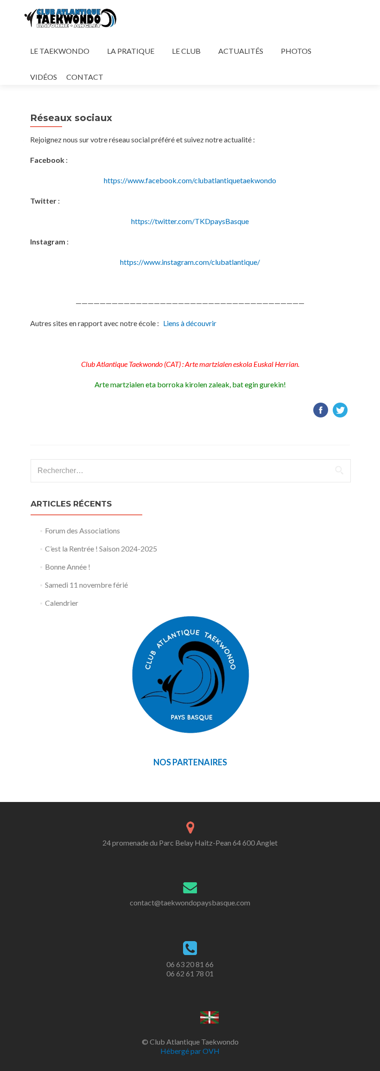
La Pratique (130, 50)
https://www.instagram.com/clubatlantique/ (190, 261)
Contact (84, 76)
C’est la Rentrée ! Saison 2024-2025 (101, 548)
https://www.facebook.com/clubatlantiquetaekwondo (190, 180)
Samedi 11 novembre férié (86, 584)
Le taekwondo (59, 50)
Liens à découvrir (189, 323)
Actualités (240, 50)
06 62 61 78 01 (190, 973)
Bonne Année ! (67, 566)
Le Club (186, 50)
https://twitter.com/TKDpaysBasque (190, 221)
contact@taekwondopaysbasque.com (190, 902)
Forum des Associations (82, 530)
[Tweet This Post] (340, 408)
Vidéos (43, 76)
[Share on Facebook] (320, 408)
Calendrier (61, 602)
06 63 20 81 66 (190, 964)
